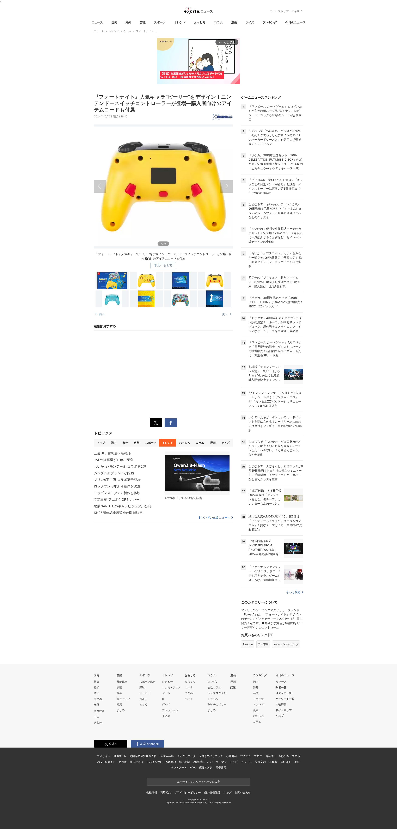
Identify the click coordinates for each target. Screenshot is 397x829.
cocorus (171, 761)
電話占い (270, 756)
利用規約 (165, 792)
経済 (96, 687)
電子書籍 (221, 767)
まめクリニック (186, 756)
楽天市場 (263, 644)
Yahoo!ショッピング (286, 644)
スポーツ (160, 22)
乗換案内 (260, 761)
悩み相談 (184, 761)
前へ (128, 184)
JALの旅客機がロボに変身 (113, 460)
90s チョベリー (217, 704)
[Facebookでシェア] (170, 422)
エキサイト (298, 11)
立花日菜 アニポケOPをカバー (117, 499)
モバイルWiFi (155, 761)
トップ (101, 442)
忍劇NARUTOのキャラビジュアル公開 (122, 506)
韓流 (119, 704)
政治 (96, 693)
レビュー (167, 681)
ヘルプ (280, 715)
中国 (96, 716)
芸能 (143, 22)
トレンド (180, 22)
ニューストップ (279, 11)
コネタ (189, 687)
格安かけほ (136, 761)
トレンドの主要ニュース (214, 517)
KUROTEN (120, 756)
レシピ (234, 761)
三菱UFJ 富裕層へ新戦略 (112, 453)
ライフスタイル (217, 693)
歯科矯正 (285, 761)
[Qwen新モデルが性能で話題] (197, 473)
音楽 (119, 693)
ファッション (170, 710)
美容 (297, 761)
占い (210, 761)
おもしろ (200, 22)
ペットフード (179, 767)
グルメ (166, 704)
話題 (233, 687)
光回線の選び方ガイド (143, 756)
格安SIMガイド (106, 761)
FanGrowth (166, 756)
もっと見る (293, 592)
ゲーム (166, 693)
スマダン (213, 681)
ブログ (258, 756)
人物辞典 (281, 704)
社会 (96, 681)
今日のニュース (295, 22)
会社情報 (151, 792)
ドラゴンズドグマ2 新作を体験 (117, 493)
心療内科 (231, 756)
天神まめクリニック (211, 756)
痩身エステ (205, 767)
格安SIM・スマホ (289, 756)
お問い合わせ (243, 792)
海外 (128, 22)
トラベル (213, 698)
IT (163, 698)
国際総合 (99, 711)
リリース (281, 681)
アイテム (245, 756)
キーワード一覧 (285, 698)
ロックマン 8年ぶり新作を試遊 (117, 486)
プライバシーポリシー (187, 792)
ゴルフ (143, 698)
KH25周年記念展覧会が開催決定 (118, 513)
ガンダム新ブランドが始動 (114, 473)
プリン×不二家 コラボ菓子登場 (117, 480)
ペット (189, 698)
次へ (198, 184)
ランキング (269, 22)
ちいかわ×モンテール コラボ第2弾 (120, 466)
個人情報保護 (212, 792)
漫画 (234, 22)
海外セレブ (123, 698)
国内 (114, 22)
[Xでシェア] (155, 422)
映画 (119, 687)
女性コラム (214, 687)
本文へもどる (163, 265)
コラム (218, 22)
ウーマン (221, 761)
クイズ (249, 22)
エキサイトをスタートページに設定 (198, 781)
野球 (142, 687)
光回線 (123, 761)
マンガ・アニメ (171, 687)
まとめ (98, 698)
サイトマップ (284, 710)
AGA (193, 767)
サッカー (144, 693)
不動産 (273, 761)
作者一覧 (281, 687)
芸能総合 (122, 681)
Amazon (248, 644)
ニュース (97, 22)
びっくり (190, 681)
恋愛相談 (198, 761)
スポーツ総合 (147, 681)
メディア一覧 (284, 693)
